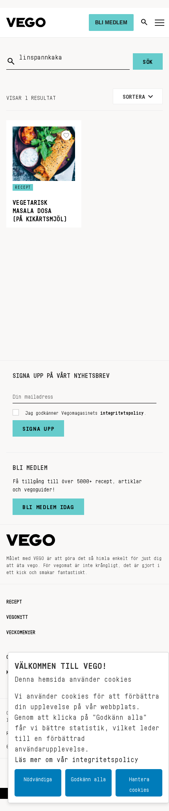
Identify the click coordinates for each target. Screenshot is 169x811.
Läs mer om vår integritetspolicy (76, 757)
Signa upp (38, 427)
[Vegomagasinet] (26, 22)
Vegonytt (17, 616)
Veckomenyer (20, 631)
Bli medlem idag (48, 505)
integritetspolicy (122, 411)
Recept (14, 600)
